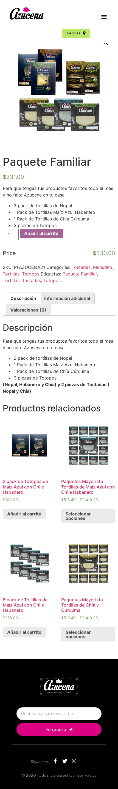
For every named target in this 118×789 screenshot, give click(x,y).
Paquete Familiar (80, 274)
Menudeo (102, 267)
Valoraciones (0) (28, 310)
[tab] (23, 298)
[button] (103, 16)
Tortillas (11, 274)
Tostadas (81, 267)
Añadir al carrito (41, 233)
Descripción (23, 298)
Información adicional (67, 298)
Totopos (30, 274)
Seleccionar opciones (78, 516)
